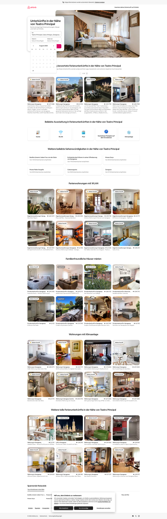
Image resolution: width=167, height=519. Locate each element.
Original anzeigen (100, 2)
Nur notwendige (83, 508)
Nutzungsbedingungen (55, 516)
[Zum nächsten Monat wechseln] (53, 45)
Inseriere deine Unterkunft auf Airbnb (127, 7)
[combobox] (46, 35)
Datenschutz (43, 516)
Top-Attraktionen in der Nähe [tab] (35, 489)
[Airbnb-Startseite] (31, 7)
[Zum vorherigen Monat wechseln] (33, 45)
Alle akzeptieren (63, 508)
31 (33, 71)
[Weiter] (86, 73)
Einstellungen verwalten (103, 508)
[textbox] (38, 41)
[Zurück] (80, 73)
